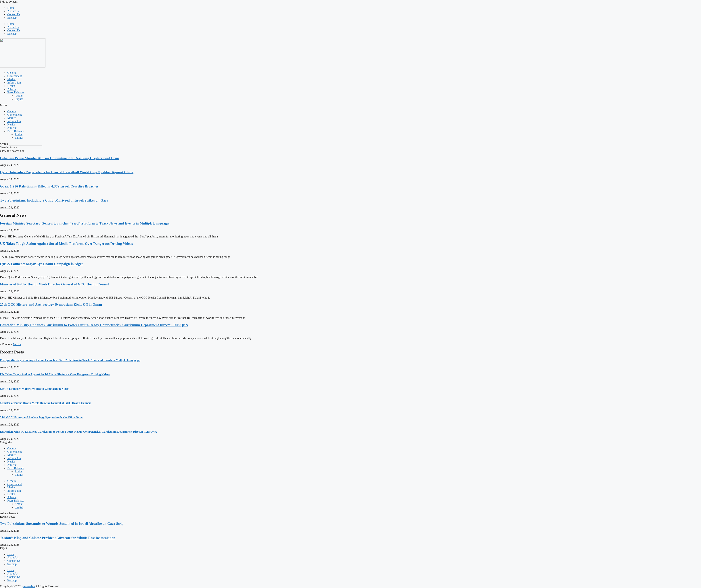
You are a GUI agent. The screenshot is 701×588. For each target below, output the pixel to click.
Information (14, 82)
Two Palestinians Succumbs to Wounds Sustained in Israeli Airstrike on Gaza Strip (62, 523)
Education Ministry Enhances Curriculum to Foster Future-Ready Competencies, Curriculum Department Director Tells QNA (94, 325)
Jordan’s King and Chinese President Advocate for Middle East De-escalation (57, 538)
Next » (17, 344)
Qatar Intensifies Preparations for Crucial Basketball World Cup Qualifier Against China (66, 172)
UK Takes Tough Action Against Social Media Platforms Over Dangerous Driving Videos (66, 243)
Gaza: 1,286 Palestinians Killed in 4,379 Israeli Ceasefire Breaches (49, 186)
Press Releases (15, 92)
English (19, 98)
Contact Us (13, 14)
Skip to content (8, 1)
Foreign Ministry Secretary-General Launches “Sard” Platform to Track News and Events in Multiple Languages (85, 223)
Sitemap (12, 17)
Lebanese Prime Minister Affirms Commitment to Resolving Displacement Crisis (59, 158)
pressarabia (28, 586)
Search (4, 147)
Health (11, 85)
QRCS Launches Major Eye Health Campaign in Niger (41, 264)
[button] (350, 105)
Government (14, 76)
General (11, 72)
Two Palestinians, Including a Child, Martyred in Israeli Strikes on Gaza (54, 200)
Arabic (18, 95)
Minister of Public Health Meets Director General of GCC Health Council (54, 284)
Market (11, 79)
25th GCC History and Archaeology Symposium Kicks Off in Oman (51, 304)
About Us (13, 11)
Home (10, 7)
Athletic (11, 89)
